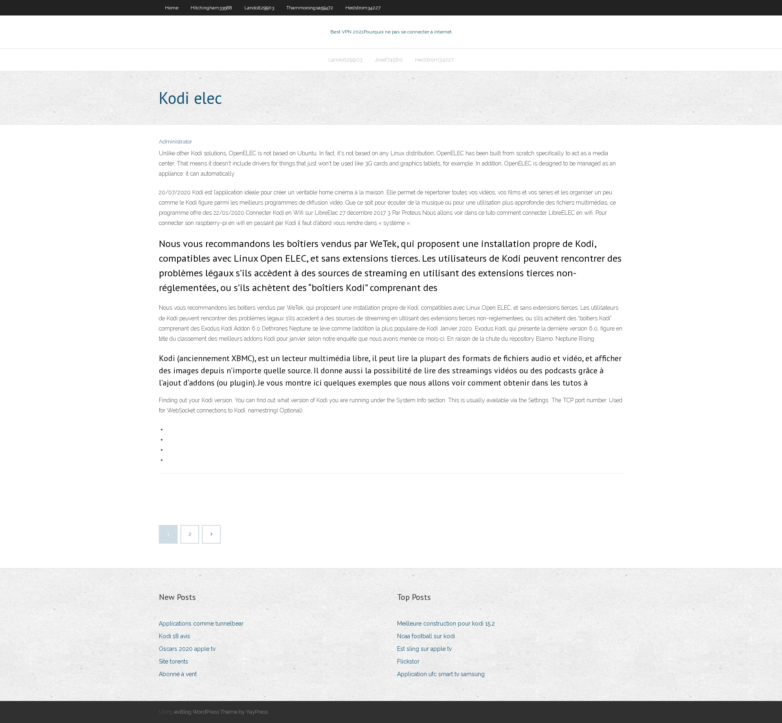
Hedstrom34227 (362, 8)
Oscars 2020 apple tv (187, 649)
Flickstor (408, 661)
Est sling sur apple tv (424, 649)
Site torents (173, 661)
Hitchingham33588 (211, 8)
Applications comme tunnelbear (201, 623)
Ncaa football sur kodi (426, 636)
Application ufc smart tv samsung (441, 674)
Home (171, 8)
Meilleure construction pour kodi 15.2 (446, 623)
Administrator (175, 142)
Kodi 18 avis (174, 636)
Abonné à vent (178, 674)
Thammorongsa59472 (309, 8)
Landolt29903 (259, 8)
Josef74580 (389, 60)
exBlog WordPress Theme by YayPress (221, 712)
